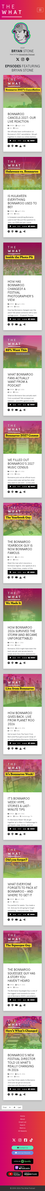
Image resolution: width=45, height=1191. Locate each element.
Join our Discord (23, 1153)
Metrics (22, 1128)
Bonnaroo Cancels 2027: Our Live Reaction (22, 117)
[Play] (10, 141)
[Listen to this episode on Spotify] (9, 146)
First (5, 1107)
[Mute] (28, 141)
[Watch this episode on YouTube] (15, 146)
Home (22, 1116)
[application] (22, 141)
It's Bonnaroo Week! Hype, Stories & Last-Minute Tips (19, 804)
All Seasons (22, 1131)
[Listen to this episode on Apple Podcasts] (11, 146)
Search (22, 1125)
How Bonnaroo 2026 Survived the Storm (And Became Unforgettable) (22, 633)
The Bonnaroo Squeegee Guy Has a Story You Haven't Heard (21, 975)
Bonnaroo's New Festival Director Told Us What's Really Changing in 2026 (21, 1062)
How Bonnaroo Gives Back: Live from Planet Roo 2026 (21, 718)
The (12, 9)
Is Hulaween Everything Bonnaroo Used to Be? (22, 201)
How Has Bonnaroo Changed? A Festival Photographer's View (20, 291)
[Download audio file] (20, 146)
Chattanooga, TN (26, 816)
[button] (23, 146)
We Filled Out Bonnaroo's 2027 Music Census (21, 463)
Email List (22, 1122)
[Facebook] (25, 1140)
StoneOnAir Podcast (27, 54)
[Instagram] (19, 1140)
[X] (14, 1140)
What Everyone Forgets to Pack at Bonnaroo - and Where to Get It (22, 889)
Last (19, 1107)
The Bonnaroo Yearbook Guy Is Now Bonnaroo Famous (20, 547)
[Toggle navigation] (40, 10)
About (22, 1119)
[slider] (19, 140)
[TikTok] (31, 1140)
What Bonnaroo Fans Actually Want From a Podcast (20, 380)
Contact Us (23, 1148)
